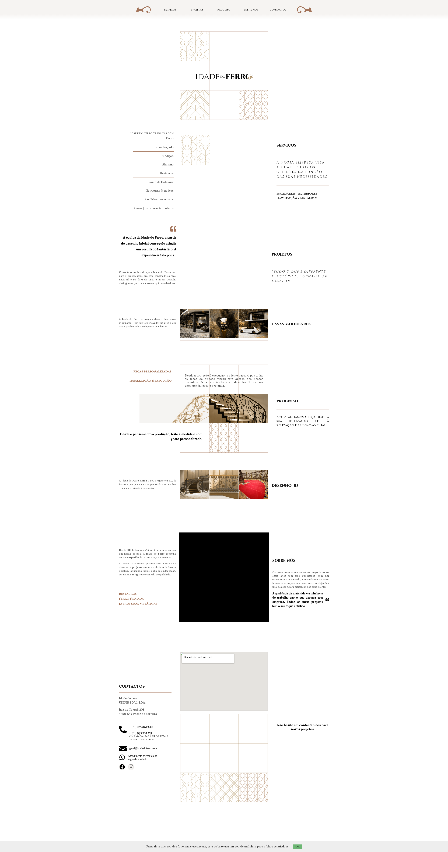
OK (297, 846)
